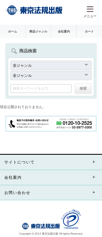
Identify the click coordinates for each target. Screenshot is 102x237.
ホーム (12, 31)
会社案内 (64, 31)
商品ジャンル (38, 31)
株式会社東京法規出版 (34, 10)
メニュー (90, 16)
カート (89, 31)
